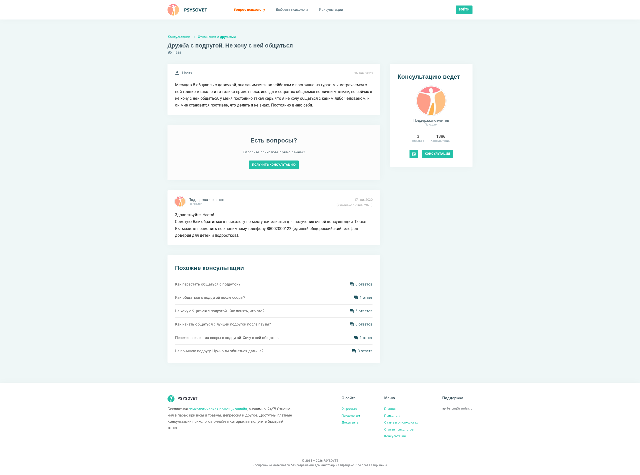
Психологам (351, 416)
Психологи (392, 416)
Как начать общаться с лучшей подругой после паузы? (223, 324)
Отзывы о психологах (401, 422)
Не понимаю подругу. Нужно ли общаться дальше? (219, 351)
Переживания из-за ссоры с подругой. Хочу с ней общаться (227, 338)
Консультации (179, 37)
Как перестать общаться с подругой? (207, 284)
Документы (350, 422)
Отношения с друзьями (217, 37)
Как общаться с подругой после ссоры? (210, 297)
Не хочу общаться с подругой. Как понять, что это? (219, 311)
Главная (390, 408)
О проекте (349, 408)
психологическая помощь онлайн (218, 409)
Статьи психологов (399, 429)
